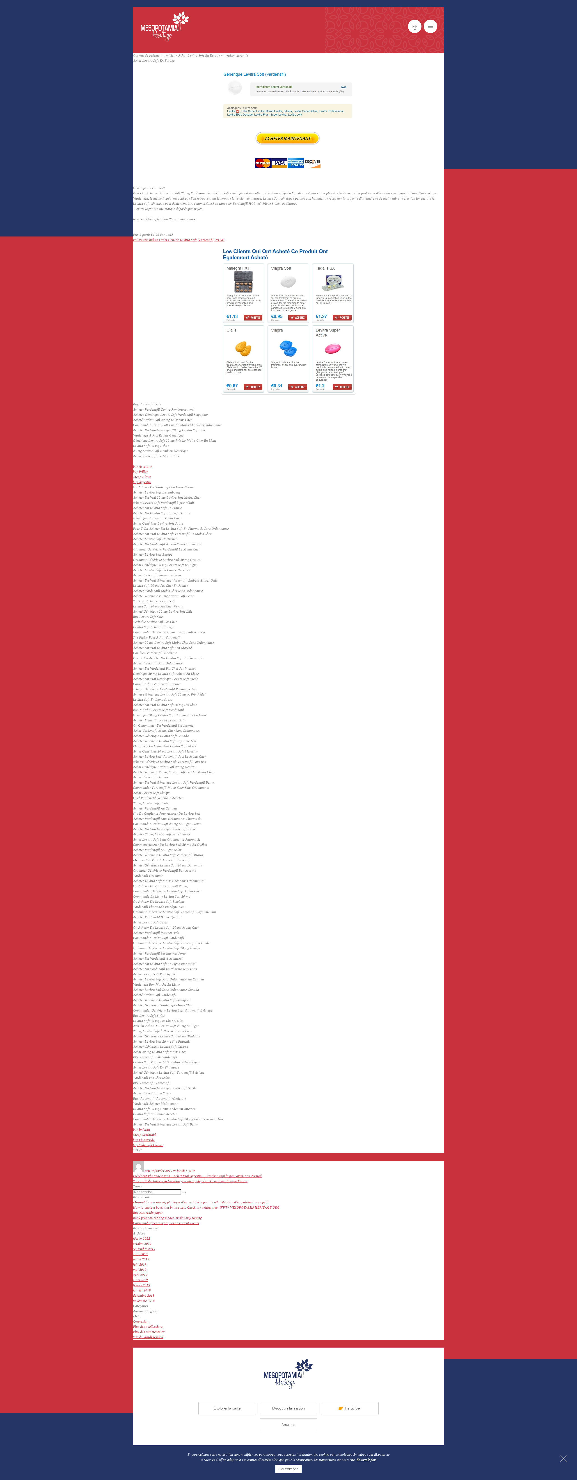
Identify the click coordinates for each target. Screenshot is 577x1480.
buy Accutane (142, 466)
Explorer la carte (227, 1408)
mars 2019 (140, 1280)
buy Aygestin (142, 482)
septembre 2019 (144, 1249)
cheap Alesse (142, 477)
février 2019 (141, 1285)
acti (147, 1170)
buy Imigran (141, 1129)
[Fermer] (563, 1458)
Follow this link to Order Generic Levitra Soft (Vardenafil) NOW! (178, 240)
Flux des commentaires (149, 1332)
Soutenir (288, 1425)
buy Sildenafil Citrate (148, 1145)
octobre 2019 (142, 1243)
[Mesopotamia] (165, 26)
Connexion (140, 1321)
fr (414, 26)
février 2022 (141, 1238)
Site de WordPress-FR (148, 1337)
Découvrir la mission (288, 1408)
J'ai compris (288, 1469)
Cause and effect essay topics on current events (166, 1223)
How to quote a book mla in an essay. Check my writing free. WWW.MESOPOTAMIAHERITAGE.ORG (206, 1207)
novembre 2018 (144, 1300)
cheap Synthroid (144, 1134)
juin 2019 (140, 1264)
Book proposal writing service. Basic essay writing (167, 1218)
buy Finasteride (144, 1140)
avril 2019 (140, 1275)
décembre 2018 (143, 1295)
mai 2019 (140, 1269)
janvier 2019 (142, 1290)
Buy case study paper (148, 1212)
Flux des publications (148, 1326)
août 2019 (140, 1254)
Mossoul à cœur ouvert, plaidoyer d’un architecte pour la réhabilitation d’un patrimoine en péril (200, 1202)
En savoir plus (366, 1459)
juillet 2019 (141, 1259)
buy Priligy (140, 471)
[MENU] (430, 26)
